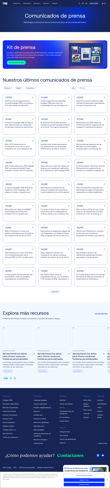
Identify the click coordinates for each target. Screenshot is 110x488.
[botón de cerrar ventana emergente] (107, 466)
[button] (94, 3)
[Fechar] (107, 480)
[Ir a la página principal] (5, 3)
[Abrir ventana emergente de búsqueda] (79, 3)
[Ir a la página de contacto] (83, 3)
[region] (55, 480)
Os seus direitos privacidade (84, 475)
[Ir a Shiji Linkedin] (98, 455)
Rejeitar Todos (84, 480)
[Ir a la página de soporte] (86, 3)
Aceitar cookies (84, 484)
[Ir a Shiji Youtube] (102, 455)
